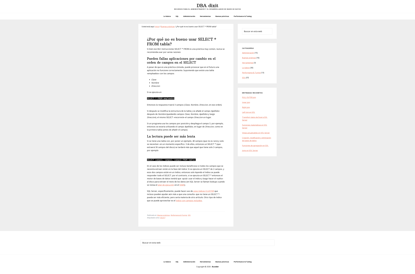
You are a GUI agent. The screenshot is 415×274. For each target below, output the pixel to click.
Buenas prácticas (163, 215)
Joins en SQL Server (250, 150)
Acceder (215, 266)
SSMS (182, 185)
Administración (248, 53)
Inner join (246, 102)
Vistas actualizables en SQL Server (256, 133)
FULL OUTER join (249, 97)
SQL (189, 215)
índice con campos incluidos (189, 200)
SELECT (162, 218)
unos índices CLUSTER (203, 191)
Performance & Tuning (179, 215)
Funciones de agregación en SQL (255, 145)
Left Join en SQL (248, 112)
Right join (246, 107)
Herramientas (247, 63)
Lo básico (246, 68)
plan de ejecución (166, 185)
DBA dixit (207, 5)
